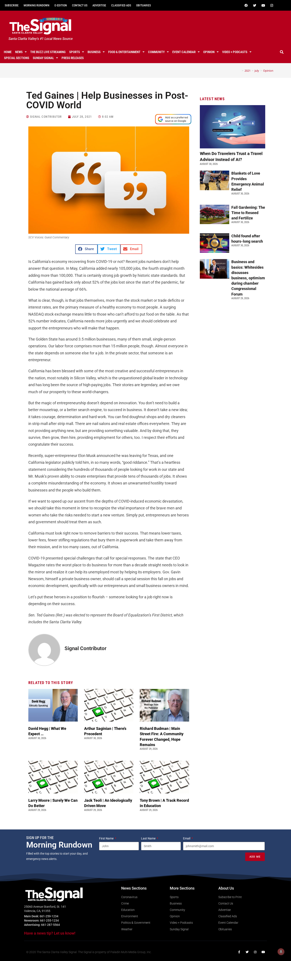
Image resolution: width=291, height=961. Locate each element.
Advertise (99, 5)
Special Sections (16, 58)
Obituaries (143, 5)
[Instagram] (272, 5)
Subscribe (12, 5)
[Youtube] (263, 5)
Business (94, 52)
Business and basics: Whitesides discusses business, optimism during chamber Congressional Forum (248, 277)
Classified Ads (121, 5)
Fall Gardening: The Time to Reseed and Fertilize (248, 212)
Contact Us (79, 5)
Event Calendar (184, 52)
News (19, 52)
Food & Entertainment (124, 52)
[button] (282, 52)
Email (187, 838)
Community (156, 52)
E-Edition (61, 5)
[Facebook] (246, 5)
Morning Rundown (36, 5)
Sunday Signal (43, 58)
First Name (106, 838)
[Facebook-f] (239, 952)
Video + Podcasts (234, 52)
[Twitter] (255, 5)
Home (8, 52)
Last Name (148, 838)
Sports (74, 52)
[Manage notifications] (281, 951)
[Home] (239, 70)
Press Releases (73, 58)
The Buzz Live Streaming (48, 52)
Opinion (209, 52)
